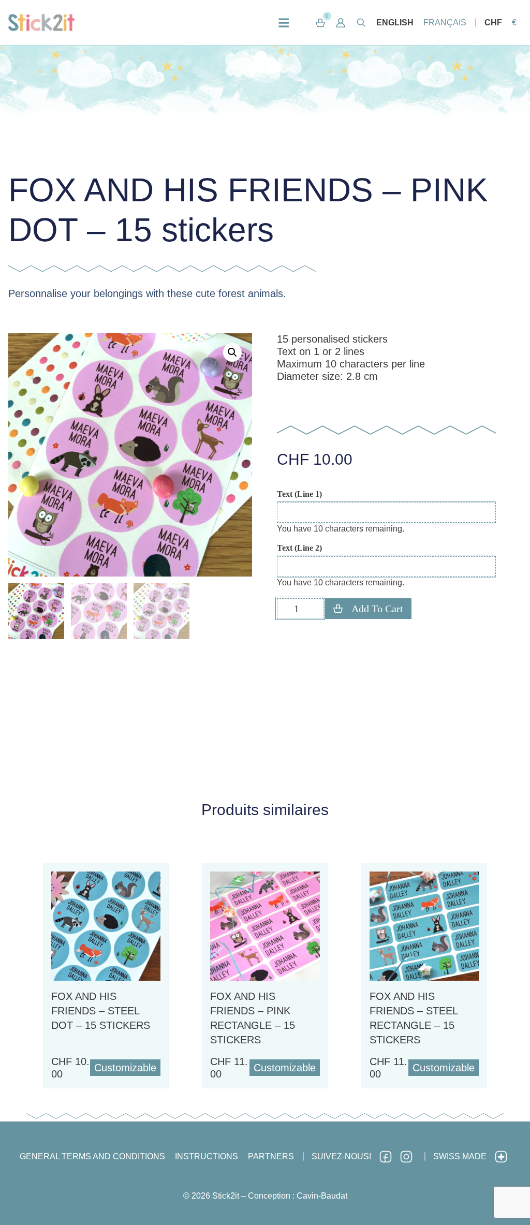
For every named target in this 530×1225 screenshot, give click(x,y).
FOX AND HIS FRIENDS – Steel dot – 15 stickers (100, 1011)
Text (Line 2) (299, 548)
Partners (271, 1156)
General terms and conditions (92, 1156)
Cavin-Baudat (322, 1195)
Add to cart (377, 608)
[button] (341, 22)
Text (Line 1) (299, 494)
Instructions (206, 1156)
